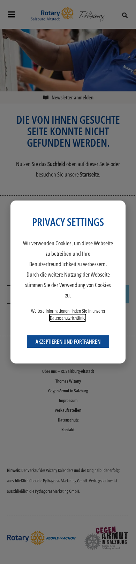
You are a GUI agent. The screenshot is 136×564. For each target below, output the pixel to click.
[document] (68, 282)
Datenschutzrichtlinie (67, 317)
